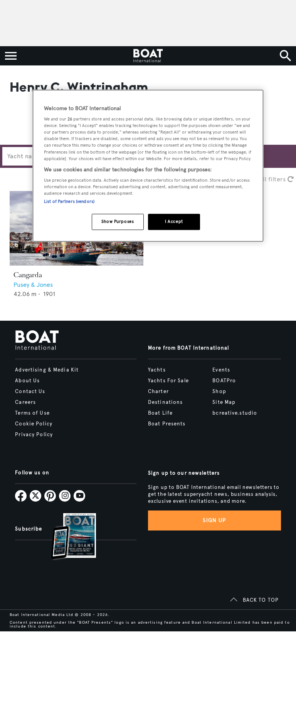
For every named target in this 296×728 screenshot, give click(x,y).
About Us (27, 381)
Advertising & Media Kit (47, 370)
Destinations (165, 402)
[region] (148, 165)
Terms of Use (32, 413)
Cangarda (27, 274)
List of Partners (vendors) (69, 201)
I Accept (174, 221)
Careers (25, 402)
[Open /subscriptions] (67, 537)
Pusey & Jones (33, 284)
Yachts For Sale (168, 381)
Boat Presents (167, 424)
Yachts (157, 370)
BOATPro (224, 381)
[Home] (148, 55)
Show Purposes (117, 221)
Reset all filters (265, 179)
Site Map (223, 402)
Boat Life (160, 413)
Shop (219, 391)
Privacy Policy (34, 435)
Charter (158, 391)
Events (221, 370)
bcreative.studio (234, 413)
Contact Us (30, 391)
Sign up (214, 520)
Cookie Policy (33, 424)
